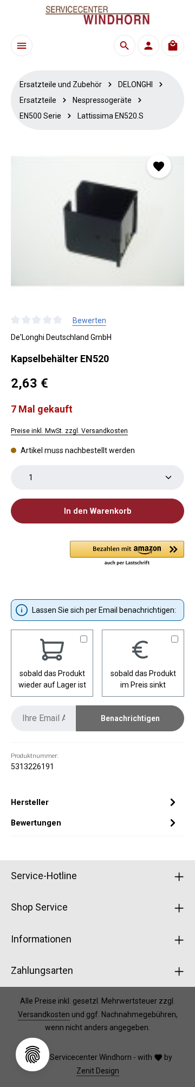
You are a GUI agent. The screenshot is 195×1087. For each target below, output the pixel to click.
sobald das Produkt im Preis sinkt (143, 679)
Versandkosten (44, 1014)
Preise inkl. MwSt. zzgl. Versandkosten (69, 431)
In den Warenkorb (97, 511)
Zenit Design (97, 1070)
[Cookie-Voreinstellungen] (32, 1054)
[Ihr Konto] (148, 45)
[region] (97, 222)
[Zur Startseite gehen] (97, 15)
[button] (127, 554)
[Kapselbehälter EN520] (97, 222)
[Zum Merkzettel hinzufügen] (159, 166)
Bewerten (89, 320)
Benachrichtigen (130, 718)
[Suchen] (124, 45)
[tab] (95, 802)
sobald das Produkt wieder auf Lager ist (52, 679)
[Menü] (21, 45)
